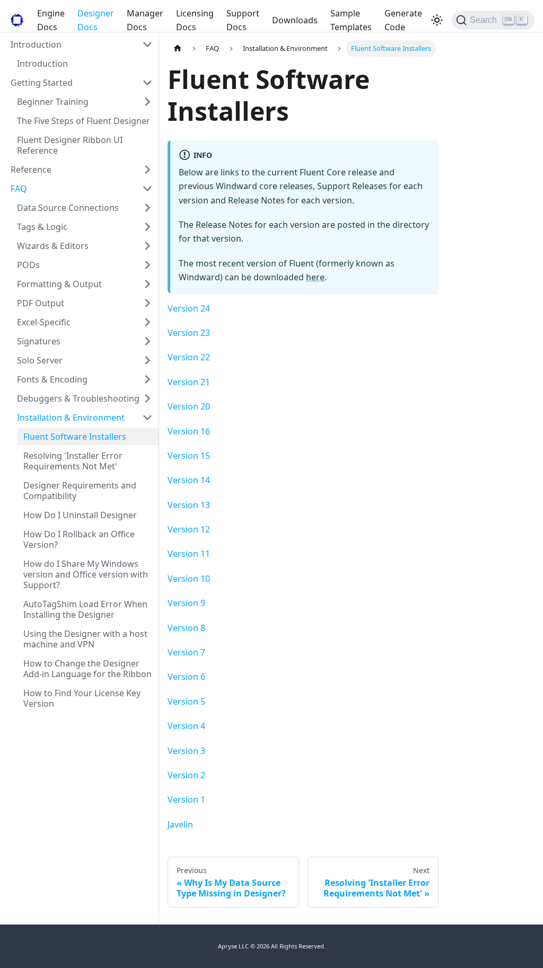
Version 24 (189, 308)
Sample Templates (351, 20)
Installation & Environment (71, 417)
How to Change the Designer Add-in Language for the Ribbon (87, 669)
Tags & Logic (42, 227)
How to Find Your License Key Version (82, 698)
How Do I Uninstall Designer (80, 515)
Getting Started (42, 82)
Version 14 (189, 480)
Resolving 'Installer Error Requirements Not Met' (72, 461)
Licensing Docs (195, 20)
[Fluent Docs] (15, 20)
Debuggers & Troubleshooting (78, 398)
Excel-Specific (44, 322)
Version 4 (186, 726)
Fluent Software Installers (74, 436)
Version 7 (186, 652)
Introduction (36, 44)
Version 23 (189, 333)
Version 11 (189, 554)
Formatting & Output (59, 284)
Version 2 (186, 775)
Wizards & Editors (53, 246)
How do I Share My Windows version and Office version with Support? (85, 574)
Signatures (38, 341)
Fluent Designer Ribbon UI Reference (69, 145)
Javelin (180, 824)
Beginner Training (53, 102)
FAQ (19, 188)
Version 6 (186, 676)
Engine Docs (51, 20)
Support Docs (242, 20)
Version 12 (189, 529)
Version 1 (186, 799)
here (315, 277)
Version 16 (189, 431)
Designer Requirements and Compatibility (79, 490)
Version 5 (186, 701)
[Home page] (178, 48)
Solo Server (40, 360)
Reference (31, 169)
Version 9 (186, 603)
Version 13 (189, 505)
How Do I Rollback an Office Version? (79, 539)
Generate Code (403, 20)
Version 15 (189, 455)
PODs (28, 265)
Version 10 (189, 578)
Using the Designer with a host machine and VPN (85, 639)
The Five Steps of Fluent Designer (83, 121)
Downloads (295, 20)
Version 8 (186, 628)
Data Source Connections (68, 208)
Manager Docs (145, 20)
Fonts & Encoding (52, 379)
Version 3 (186, 751)
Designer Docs (95, 20)
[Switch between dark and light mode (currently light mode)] (436, 20)
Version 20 (189, 406)
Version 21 (189, 382)
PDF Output (40, 303)
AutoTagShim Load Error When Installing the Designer (85, 609)
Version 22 (189, 357)
